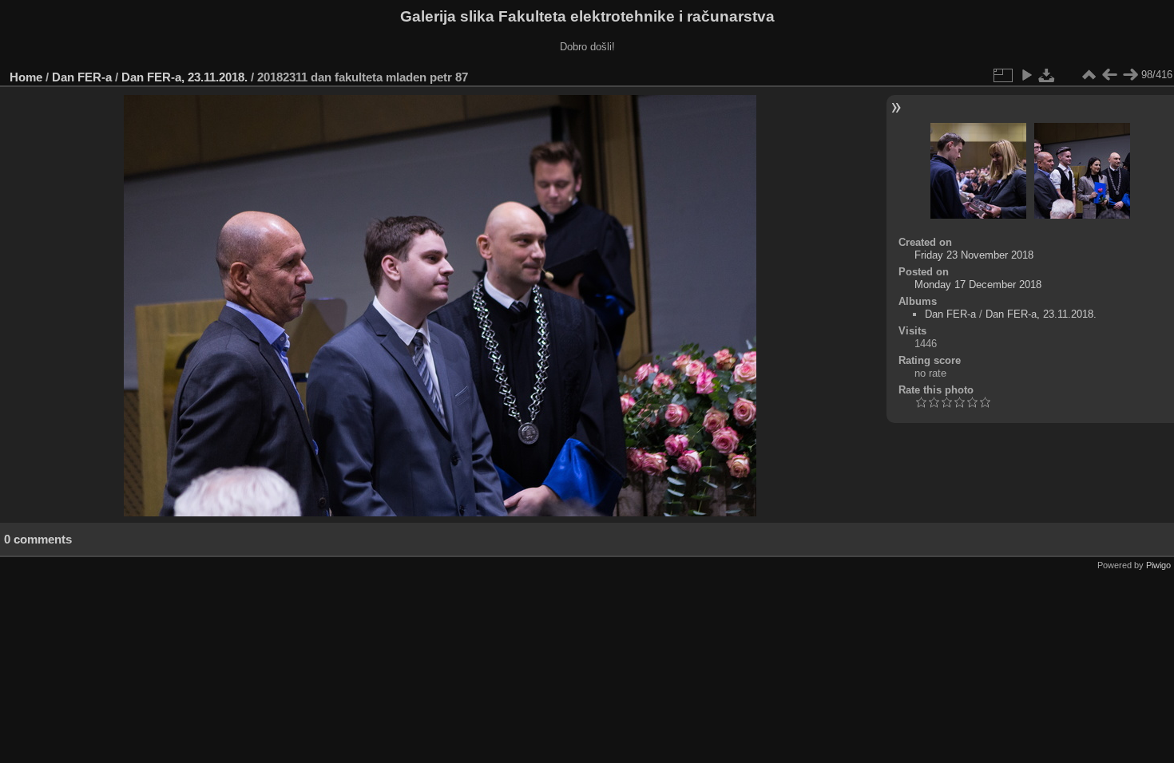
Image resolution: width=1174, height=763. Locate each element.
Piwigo (1158, 565)
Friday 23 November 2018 (973, 255)
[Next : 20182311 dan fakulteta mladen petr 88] (1130, 75)
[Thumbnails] (1088, 75)
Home (26, 77)
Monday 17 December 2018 (977, 285)
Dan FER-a (82, 77)
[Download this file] (1047, 75)
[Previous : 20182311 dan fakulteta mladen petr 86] (1109, 75)
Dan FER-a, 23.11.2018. (184, 77)
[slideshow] (1026, 75)
